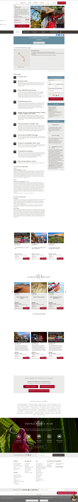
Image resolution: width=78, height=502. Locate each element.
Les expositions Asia (39, 472)
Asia (48, 2)
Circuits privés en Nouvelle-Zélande (35, 405)
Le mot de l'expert (28, 469)
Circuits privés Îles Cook (42, 409)
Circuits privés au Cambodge (52, 410)
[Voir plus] (16, 15)
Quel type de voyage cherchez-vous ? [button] (67, 493)
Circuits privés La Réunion (32, 404)
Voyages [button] (29, 2)
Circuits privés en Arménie (49, 413)
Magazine (42, 2)
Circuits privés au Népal (33, 409)
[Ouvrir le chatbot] (74, 498)
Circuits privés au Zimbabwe (24, 406)
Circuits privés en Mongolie (52, 409)
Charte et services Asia (17, 463)
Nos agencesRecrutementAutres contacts (49, 465)
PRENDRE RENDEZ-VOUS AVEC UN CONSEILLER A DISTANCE (39, 390)
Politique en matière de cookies (47, 497)
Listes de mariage (17, 468)
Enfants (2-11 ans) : (60, 84)
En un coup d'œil (28, 468)
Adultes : (50, 84)
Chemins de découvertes (29, 467)
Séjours (15, 478)
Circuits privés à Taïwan (29, 413)
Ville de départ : (51, 80)
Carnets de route (39, 473)
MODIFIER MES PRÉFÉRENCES (32, 500)
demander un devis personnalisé (47, 386)
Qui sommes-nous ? (39, 463)
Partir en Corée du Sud (21, 4)
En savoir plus (26, 258)
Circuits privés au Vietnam (44, 408)
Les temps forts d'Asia (28, 472)
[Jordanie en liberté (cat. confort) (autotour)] (22, 287)
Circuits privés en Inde (42, 404)
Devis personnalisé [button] (61, 2)
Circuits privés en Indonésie (22, 404)
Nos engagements (39, 464)
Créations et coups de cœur (40, 467)
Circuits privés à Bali (42, 406)
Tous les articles (27, 463)
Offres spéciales (16, 483)
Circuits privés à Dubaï (51, 406)
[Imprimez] (60, 32)
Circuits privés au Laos (26, 408)
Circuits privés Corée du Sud (39, 4)
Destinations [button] (23, 2)
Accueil (15, 4)
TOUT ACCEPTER (44, 500)
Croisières (15, 482)
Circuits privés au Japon (41, 414)
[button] (58, 25)
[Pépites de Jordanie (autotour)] (39, 287)
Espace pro (38, 477)
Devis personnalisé (17, 464)
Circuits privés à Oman (46, 405)
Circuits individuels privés (18, 476)
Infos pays (15, 469)
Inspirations (27, 471)
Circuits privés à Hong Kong (52, 404)
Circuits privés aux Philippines (23, 409)
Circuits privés (47, 4)
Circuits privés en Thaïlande (55, 408)
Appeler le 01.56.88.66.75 (30, 386)
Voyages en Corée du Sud (29, 4)
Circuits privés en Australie (41, 410)
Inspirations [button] (35, 2)
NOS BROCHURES (59, 466)
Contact (54, 2)
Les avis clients (38, 471)
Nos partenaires (38, 476)
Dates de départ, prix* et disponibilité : (55, 88)
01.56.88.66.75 (39, 39)
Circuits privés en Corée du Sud (30, 410)
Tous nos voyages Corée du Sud (39, 363)
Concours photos (39, 478)
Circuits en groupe (17, 477)
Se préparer (27, 464)
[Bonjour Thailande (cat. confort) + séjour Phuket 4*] (56, 287)
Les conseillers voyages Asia (41, 468)
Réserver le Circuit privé (56, 98)
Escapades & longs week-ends (19, 481)
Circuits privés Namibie (34, 406)
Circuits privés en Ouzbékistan (39, 413)
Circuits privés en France (35, 408)
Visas (14, 467)
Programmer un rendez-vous (39, 42)
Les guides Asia (38, 469)
